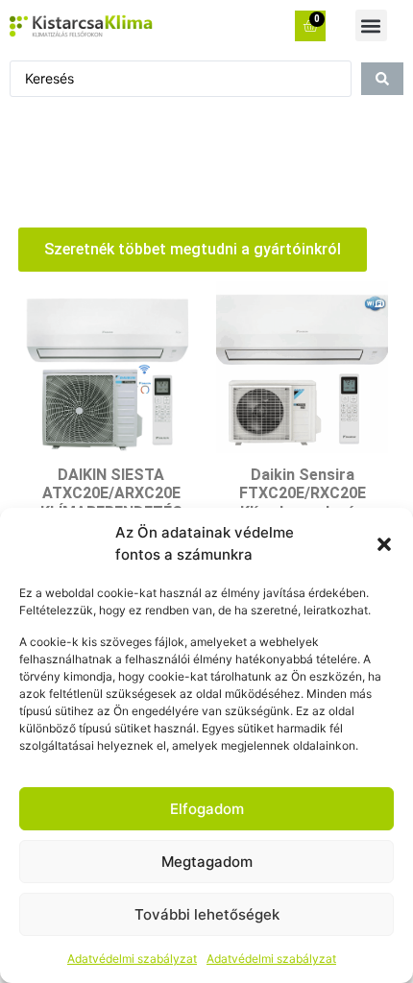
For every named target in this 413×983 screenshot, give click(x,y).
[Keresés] (382, 78)
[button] (384, 544)
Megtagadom (207, 861)
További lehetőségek (206, 914)
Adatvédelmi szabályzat (132, 958)
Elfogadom (207, 809)
